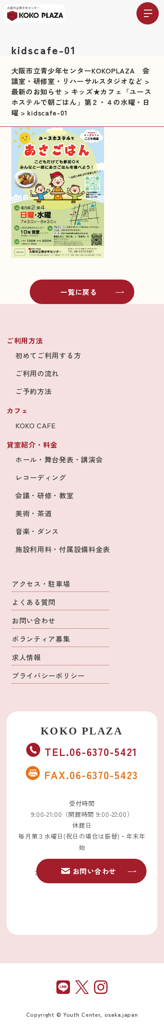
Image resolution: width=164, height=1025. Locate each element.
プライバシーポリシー (48, 675)
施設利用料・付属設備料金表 (62, 549)
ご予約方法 (33, 391)
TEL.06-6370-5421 (91, 751)
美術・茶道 (33, 513)
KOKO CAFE (35, 425)
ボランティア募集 (41, 638)
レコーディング (40, 477)
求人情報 (26, 657)
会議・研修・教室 (44, 495)
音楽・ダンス (37, 531)
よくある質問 (34, 602)
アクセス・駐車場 (41, 583)
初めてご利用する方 (48, 355)
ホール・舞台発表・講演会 (59, 459)
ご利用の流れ (37, 373)
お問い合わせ (34, 620)
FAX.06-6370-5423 (91, 774)
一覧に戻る (78, 292)
